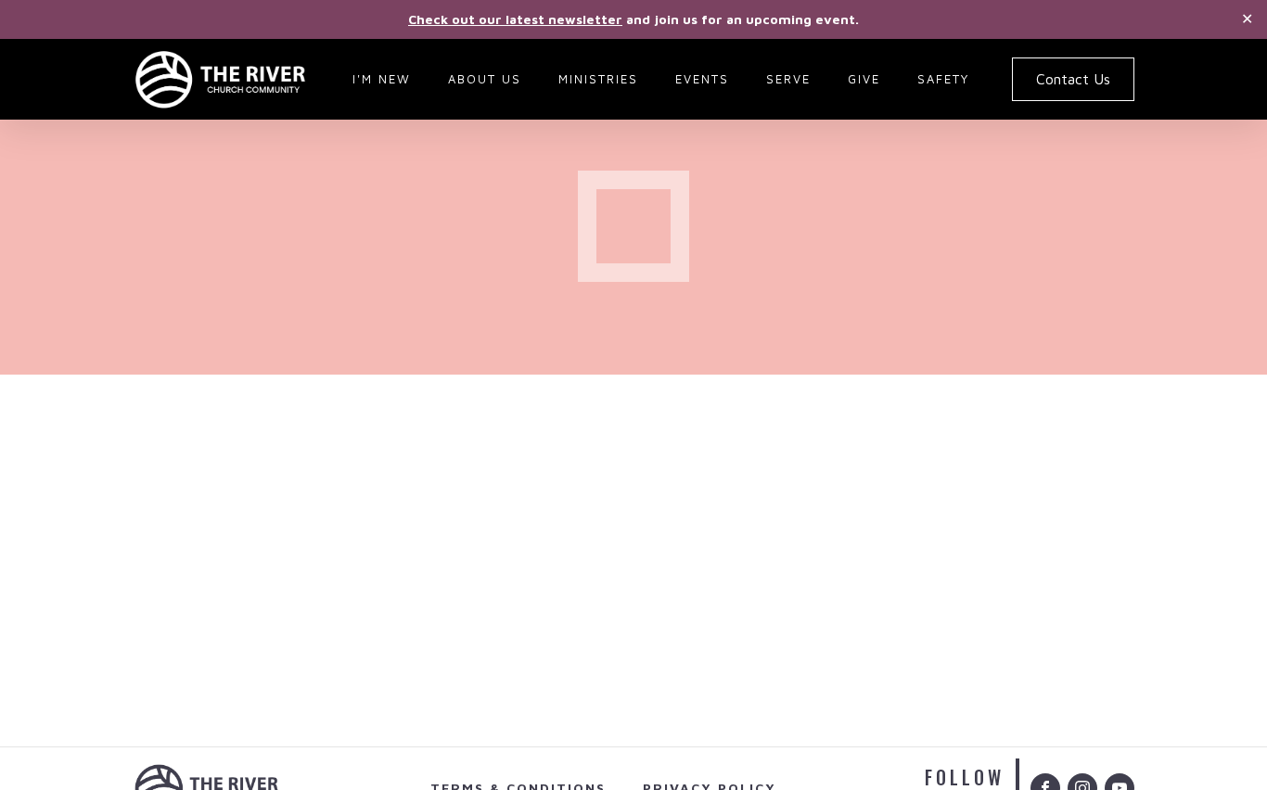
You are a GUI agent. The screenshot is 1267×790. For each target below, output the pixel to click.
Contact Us (1073, 78)
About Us (484, 78)
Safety (943, 78)
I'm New (381, 78)
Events (702, 78)
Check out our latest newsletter (515, 19)
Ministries (598, 78)
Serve (788, 78)
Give (864, 78)
